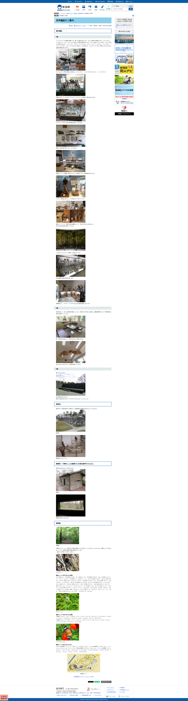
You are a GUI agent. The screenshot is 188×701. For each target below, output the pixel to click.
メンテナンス (98, 695)
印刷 (72, 25)
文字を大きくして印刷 (80, 25)
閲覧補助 (111, 1)
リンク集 (122, 692)
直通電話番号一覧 (86, 695)
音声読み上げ (120, 1)
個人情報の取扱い (112, 692)
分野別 (83, 9)
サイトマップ (111, 687)
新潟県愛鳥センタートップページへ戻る (84, 676)
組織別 (96, 9)
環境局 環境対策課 (78, 13)
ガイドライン (111, 689)
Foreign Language (101, 1)
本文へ (70, 1)
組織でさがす (70, 13)
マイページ (130, 1)
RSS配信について (124, 689)
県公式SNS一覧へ (106, 681)
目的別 (89, 9)
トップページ (62, 13)
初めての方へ (79, 1)
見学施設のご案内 (63, 15)
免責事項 (122, 687)
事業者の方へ (90, 1)
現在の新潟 (102, 9)
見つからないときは (124, 31)
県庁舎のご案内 (74, 695)
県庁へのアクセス (62, 695)
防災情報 (77, 9)
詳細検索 (131, 6)
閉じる (133, 15)
